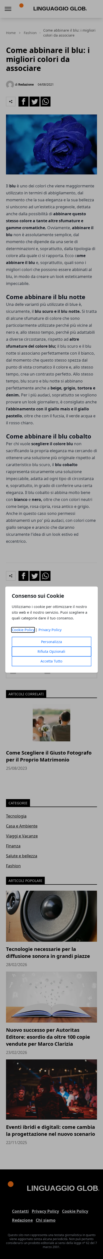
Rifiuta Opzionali (51, 651)
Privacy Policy (50, 629)
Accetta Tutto (51, 661)
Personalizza (51, 641)
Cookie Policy (23, 629)
